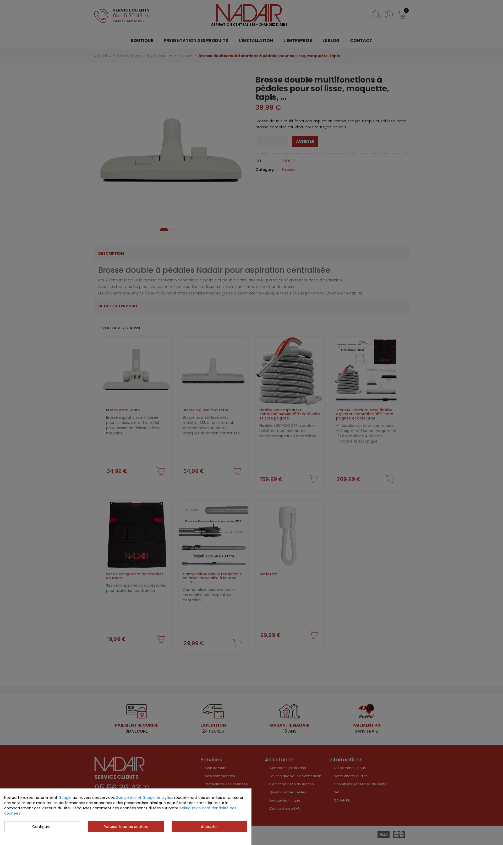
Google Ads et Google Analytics (144, 797)
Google (65, 797)
